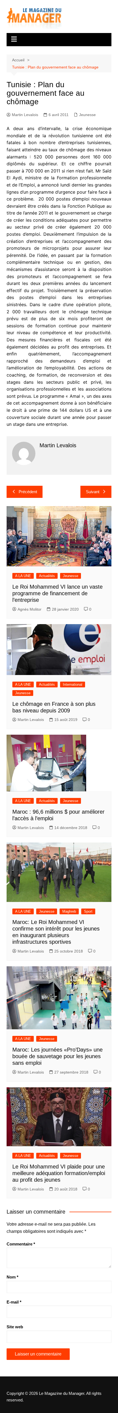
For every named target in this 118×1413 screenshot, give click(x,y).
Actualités (47, 576)
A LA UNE (23, 576)
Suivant (92, 491)
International (72, 684)
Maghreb (69, 911)
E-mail (14, 1302)
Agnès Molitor (29, 609)
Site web (15, 1326)
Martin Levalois (25, 115)
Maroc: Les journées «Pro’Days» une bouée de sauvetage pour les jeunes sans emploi (57, 1056)
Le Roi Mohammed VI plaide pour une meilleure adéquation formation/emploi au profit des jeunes (58, 1173)
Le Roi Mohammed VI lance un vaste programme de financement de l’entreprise (57, 593)
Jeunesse (87, 115)
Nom (12, 1277)
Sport (88, 911)
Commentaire (21, 1244)
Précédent (28, 491)
